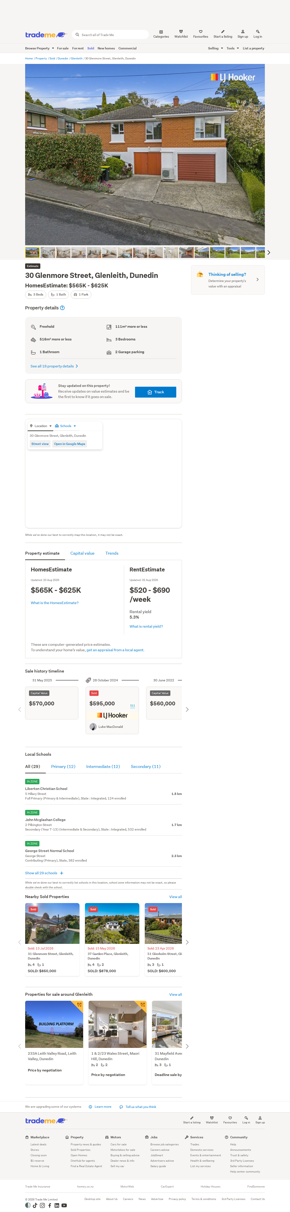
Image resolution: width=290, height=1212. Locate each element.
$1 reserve (37, 1161)
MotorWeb (127, 1186)
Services (196, 1137)
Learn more (103, 1107)
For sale (63, 48)
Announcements (240, 1150)
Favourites (230, 1122)
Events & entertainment (205, 1155)
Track (159, 392)
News (142, 1199)
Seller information (241, 1166)
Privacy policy (177, 1199)
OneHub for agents (83, 1161)
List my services (200, 1166)
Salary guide (158, 1166)
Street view (40, 444)
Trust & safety (239, 1155)
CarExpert (167, 1186)
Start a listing (192, 1122)
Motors (116, 1137)
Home (29, 58)
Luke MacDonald (111, 727)
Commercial (127, 48)
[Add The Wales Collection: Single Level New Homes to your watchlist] (140, 1007)
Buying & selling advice (125, 1155)
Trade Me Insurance (37, 1186)
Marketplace (40, 1137)
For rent (78, 48)
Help (233, 1144)
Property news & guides (86, 1144)
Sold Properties (80, 1150)
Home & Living (40, 1166)
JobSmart (156, 1155)
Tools (231, 48)
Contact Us (258, 1199)
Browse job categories (164, 1144)
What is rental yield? (146, 626)
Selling (213, 48)
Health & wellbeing (202, 1161)
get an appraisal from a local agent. (116, 649)
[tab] (40, 426)
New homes (106, 48)
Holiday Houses (210, 1186)
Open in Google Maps (69, 444)
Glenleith (77, 58)
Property (42, 58)
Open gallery (147, 238)
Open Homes (79, 1155)
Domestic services (201, 1150)
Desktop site (93, 1199)
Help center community (245, 1171)
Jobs (153, 1137)
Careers (128, 1199)
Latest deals (38, 1144)
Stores (35, 1150)
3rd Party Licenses (242, 1161)
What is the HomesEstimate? (55, 602)
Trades (194, 1144)
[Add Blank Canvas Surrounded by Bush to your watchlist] (76, 1007)
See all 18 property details (52, 366)
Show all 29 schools (41, 872)
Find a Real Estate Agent (86, 1166)
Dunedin (63, 58)
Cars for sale (119, 1144)
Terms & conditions (203, 1199)
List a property (253, 48)
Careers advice (159, 1150)
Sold (90, 48)
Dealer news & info (122, 1161)
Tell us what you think (140, 1107)
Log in (258, 36)
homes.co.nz (85, 1186)
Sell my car (117, 1166)
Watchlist (212, 1122)
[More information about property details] (62, 308)
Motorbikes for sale (123, 1150)
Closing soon (39, 1155)
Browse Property (37, 48)
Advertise (157, 1199)
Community (239, 1137)
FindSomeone (256, 1186)
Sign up (243, 36)
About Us (112, 1199)
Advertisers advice (162, 1161)
